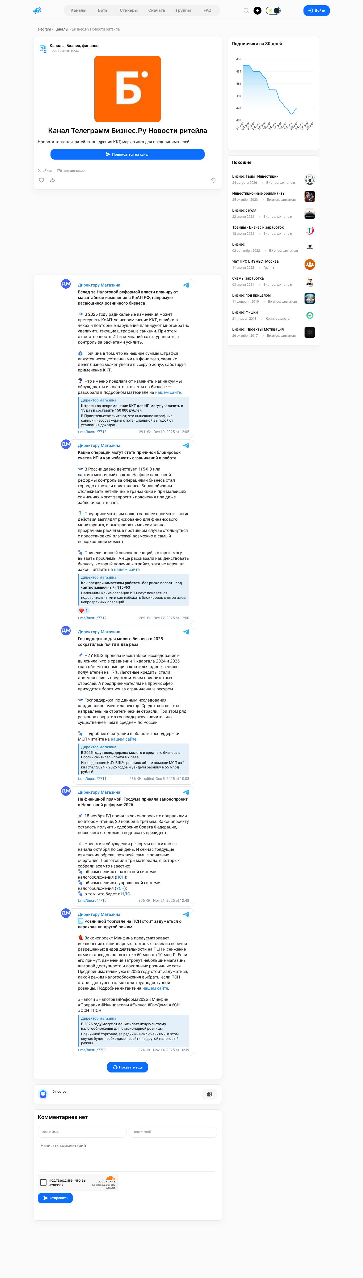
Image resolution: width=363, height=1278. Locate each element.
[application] (274, 95)
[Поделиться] (52, 180)
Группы (183, 10)
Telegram (43, 29)
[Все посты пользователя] (209, 1094)
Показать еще (131, 1067)
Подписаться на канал (131, 154)
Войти (320, 10)
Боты (103, 10)
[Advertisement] (127, 232)
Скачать (156, 10)
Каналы (78, 10)
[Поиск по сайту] (246, 10)
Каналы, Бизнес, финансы (74, 45)
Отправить (58, 1198)
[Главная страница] (37, 11)
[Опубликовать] (257, 11)
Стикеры (129, 10)
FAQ (208, 10)
